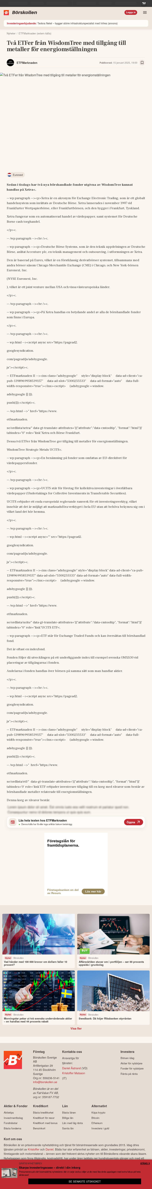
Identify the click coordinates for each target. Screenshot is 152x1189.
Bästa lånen (69, 1112)
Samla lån (68, 1128)
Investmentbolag (13, 1118)
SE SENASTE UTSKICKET (85, 1181)
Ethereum (97, 1123)
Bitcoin (95, 1118)
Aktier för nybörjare (131, 1063)
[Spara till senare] (142, 62)
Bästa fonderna (12, 1128)
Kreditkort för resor (43, 1118)
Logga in (131, 12)
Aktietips (9, 1112)
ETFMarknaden (27, 63)
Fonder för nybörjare (132, 1068)
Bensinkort (39, 1128)
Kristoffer (33, 1149)
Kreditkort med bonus (45, 1123)
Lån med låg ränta (72, 1123)
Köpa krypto (98, 1112)
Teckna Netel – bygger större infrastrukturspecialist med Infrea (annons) (62, 23)
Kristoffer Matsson (73, 1073)
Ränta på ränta (129, 1074)
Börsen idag (127, 1058)
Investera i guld (100, 1128)
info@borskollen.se (45, 1082)
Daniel (49, 1149)
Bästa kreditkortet (43, 1112)
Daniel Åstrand (71, 1068)
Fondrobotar (10, 1123)
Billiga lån (67, 1118)
